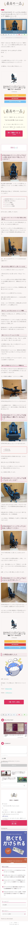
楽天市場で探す (15, 98)
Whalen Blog (8, 688)
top (11, 922)
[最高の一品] (14, 6)
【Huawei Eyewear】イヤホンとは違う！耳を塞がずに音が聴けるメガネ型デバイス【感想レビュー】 (15, 893)
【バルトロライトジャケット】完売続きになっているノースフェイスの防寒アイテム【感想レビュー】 (14, 882)
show (16, 147)
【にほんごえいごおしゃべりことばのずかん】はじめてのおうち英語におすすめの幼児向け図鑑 (14, 876)
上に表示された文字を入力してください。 (11, 761)
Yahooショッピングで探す (15, 101)
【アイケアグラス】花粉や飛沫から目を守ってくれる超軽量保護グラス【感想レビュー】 (14, 887)
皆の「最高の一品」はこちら (14, 133)
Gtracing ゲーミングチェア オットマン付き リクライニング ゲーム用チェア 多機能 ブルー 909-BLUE (14, 88)
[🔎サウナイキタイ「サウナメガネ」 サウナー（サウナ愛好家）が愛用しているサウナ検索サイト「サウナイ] (14, 844)
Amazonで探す (15, 95)
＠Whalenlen (8, 692)
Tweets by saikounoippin (7, 918)
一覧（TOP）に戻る (14, 702)
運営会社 (15, 922)
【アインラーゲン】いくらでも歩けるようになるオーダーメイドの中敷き (14, 871)
